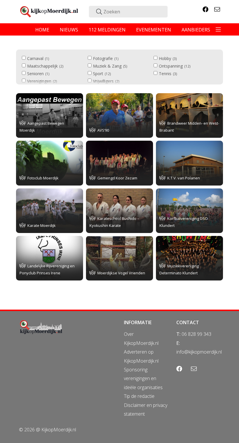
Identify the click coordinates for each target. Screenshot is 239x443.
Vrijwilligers (105, 81)
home (42, 30)
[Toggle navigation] (218, 29)
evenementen (153, 30)
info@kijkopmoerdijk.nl (199, 352)
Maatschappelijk (44, 66)
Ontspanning (174, 66)
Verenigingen (41, 81)
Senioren (37, 73)
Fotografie (105, 58)
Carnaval (37, 58)
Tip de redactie (139, 396)
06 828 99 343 (196, 334)
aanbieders (196, 30)
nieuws (69, 30)
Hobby (167, 58)
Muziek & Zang (109, 66)
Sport (101, 73)
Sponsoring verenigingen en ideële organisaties (143, 378)
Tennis (167, 73)
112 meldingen (107, 30)
